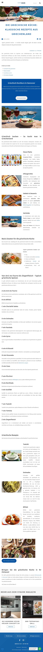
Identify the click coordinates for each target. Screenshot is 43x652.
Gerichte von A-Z (8, 73)
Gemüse (38, 256)
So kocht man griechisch (9, 68)
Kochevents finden (21, 98)
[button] (2, 2)
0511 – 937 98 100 (23, 643)
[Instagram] (23, 640)
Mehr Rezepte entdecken (9, 560)
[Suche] (40, 3)
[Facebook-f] (19, 640)
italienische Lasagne (23, 362)
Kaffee (38, 220)
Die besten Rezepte (8, 75)
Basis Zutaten (7, 70)
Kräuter (35, 261)
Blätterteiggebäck (27, 205)
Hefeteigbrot (16, 379)
